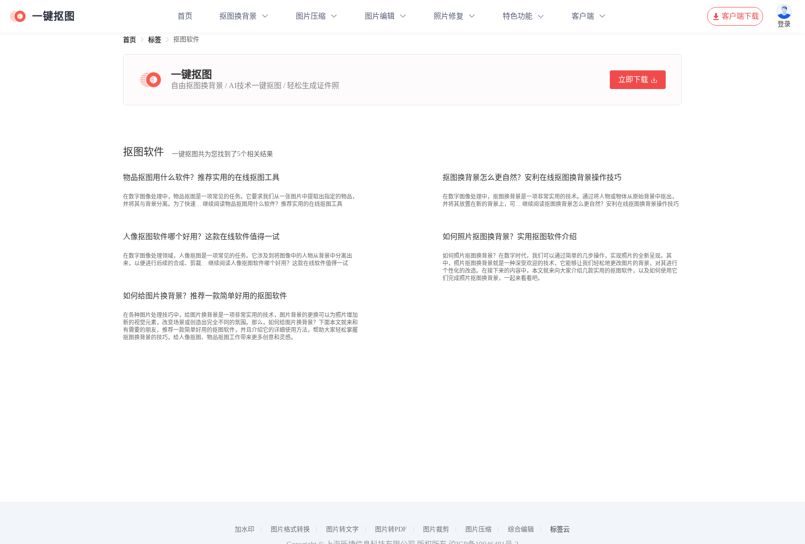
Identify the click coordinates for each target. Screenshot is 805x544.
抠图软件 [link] (186, 39)
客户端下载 (740, 16)
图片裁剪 (436, 529)
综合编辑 (521, 529)
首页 (184, 16)
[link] (129, 39)
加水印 (244, 529)
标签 (154, 39)
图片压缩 (311, 16)
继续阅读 (272, 204)
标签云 (560, 529)
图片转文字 (342, 529)
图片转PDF (391, 529)
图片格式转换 (290, 529)
